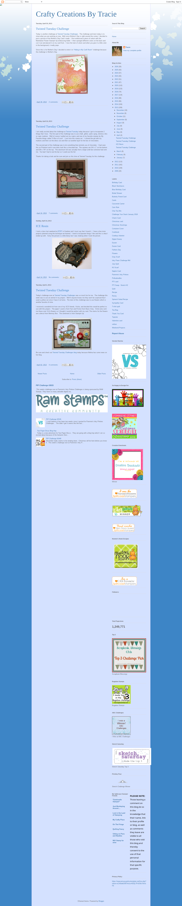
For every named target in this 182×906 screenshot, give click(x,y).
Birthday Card (117, 182)
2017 (117, 95)
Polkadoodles (117, 278)
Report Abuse (118, 333)
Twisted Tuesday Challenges (67, 34)
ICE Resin (42, 226)
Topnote (115, 317)
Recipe (114, 292)
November (120, 113)
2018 (117, 92)
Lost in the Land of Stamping (119, 814)
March (119, 151)
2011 (117, 165)
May (118, 132)
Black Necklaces (118, 186)
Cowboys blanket (118, 236)
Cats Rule (115, 207)
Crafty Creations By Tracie (76, 14)
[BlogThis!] (65, 102)
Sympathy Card (117, 303)
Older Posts (101, 374)
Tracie (128, 47)
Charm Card (116, 218)
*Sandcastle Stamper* (117, 801)
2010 (117, 168)
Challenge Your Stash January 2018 (125, 214)
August (119, 123)
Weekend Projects (118, 328)
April (118, 135)
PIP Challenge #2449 (53, 438)
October (120, 116)
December (120, 110)
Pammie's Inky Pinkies (120, 274)
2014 (117, 104)
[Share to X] (67, 102)
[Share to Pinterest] (72, 102)
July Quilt (115, 264)
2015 (117, 101)
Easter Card (116, 246)
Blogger (101, 901)
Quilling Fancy (118, 829)
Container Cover (118, 229)
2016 (117, 98)
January (120, 158)
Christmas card (117, 221)
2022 (117, 79)
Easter (114, 243)
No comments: (54, 277)
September (121, 120)
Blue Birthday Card (119, 190)
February (120, 154)
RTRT (60, 231)
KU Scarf (115, 267)
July (118, 126)
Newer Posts (42, 374)
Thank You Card (118, 314)
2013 (117, 107)
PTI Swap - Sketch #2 (120, 285)
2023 (117, 76)
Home (72, 374)
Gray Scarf (116, 257)
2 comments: (54, 102)
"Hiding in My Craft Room (83, 50)
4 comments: (54, 365)
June (119, 129)
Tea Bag (115, 310)
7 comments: (54, 213)
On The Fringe (118, 824)
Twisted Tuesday (72, 132)
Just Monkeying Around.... (119, 807)
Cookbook (115, 232)
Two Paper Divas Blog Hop (46, 431)
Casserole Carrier (118, 204)
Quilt (113, 289)
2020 (117, 85)
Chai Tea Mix (116, 211)
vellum (114, 324)
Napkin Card (116, 271)
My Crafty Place (119, 820)
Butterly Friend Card (119, 197)
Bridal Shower (117, 193)
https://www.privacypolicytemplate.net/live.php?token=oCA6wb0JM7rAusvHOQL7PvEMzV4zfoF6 (129, 883)
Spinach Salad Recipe (120, 299)
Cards (114, 200)
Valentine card (117, 321)
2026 (117, 67)
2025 (117, 70)
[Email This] (63, 102)
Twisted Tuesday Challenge (52, 28)
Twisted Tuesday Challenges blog (65, 352)
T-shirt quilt (116, 306)
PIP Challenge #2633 (44, 385)
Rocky (114, 296)
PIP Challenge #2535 (53, 419)
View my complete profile (132, 50)
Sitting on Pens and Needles (119, 835)
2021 (117, 82)
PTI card (115, 282)
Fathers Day (116, 250)
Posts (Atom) (77, 379)
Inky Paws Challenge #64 (121, 260)
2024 (117, 73)
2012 (117, 162)
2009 (117, 171)
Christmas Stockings (119, 225)
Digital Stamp (117, 239)
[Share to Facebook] (70, 102)
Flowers (115, 253)
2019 (117, 89)
